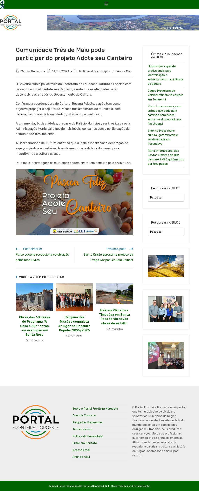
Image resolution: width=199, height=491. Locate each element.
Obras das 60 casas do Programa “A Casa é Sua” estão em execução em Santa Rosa (34, 326)
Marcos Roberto (31, 71)
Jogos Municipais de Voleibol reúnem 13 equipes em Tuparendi (165, 95)
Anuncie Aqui (81, 457)
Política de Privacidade (87, 436)
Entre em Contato (84, 443)
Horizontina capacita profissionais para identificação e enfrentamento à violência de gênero (165, 74)
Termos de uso (82, 429)
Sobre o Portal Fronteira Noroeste (95, 408)
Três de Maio (123, 71)
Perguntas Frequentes (87, 422)
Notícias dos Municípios (95, 71)
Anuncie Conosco (84, 415)
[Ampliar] (128, 174)
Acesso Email (81, 450)
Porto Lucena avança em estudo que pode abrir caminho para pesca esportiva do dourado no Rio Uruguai (164, 114)
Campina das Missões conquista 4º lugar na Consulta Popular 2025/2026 (74, 323)
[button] (106, 3)
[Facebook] (2, 2)
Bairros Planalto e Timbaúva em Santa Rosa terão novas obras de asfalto (114, 316)
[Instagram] (2, 6)
